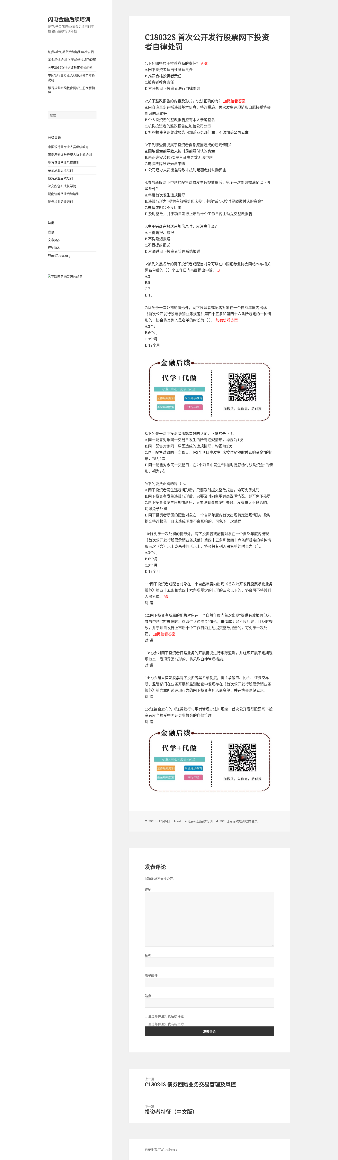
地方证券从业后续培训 (63, 162)
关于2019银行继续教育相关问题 (70, 67)
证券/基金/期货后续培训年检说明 (71, 52)
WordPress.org (59, 255)
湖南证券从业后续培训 (63, 194)
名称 (148, 955)
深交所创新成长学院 (62, 186)
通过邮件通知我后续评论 (166, 1016)
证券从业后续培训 (60, 202)
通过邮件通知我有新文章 (166, 1024)
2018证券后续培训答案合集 (238, 821)
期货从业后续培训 (60, 178)
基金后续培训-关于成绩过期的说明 (72, 60)
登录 (51, 232)
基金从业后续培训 (60, 170)
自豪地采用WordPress (161, 1149)
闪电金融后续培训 (69, 19)
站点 (148, 996)
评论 (54, 248)
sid (179, 821)
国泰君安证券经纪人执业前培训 (70, 155)
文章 (54, 240)
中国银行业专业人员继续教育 (68, 147)
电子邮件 (151, 975)
